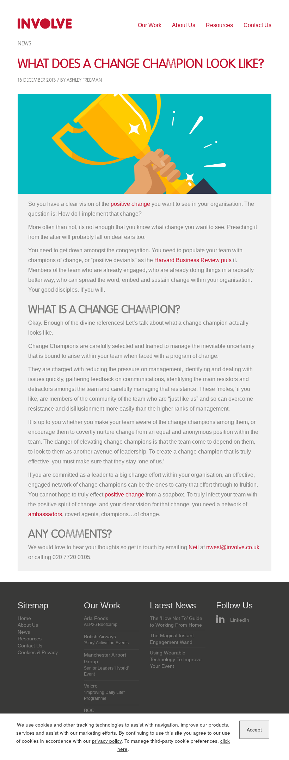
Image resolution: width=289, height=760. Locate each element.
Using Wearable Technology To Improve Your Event (176, 659)
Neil (194, 547)
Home (24, 618)
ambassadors (45, 514)
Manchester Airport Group (106, 664)
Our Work (149, 25)
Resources (219, 25)
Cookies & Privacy (38, 652)
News (24, 43)
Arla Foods (100, 621)
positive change (130, 204)
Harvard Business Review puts (193, 260)
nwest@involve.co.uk (232, 547)
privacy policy (107, 740)
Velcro (104, 692)
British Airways (106, 639)
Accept (254, 729)
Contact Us (257, 25)
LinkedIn (239, 620)
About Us (183, 25)
